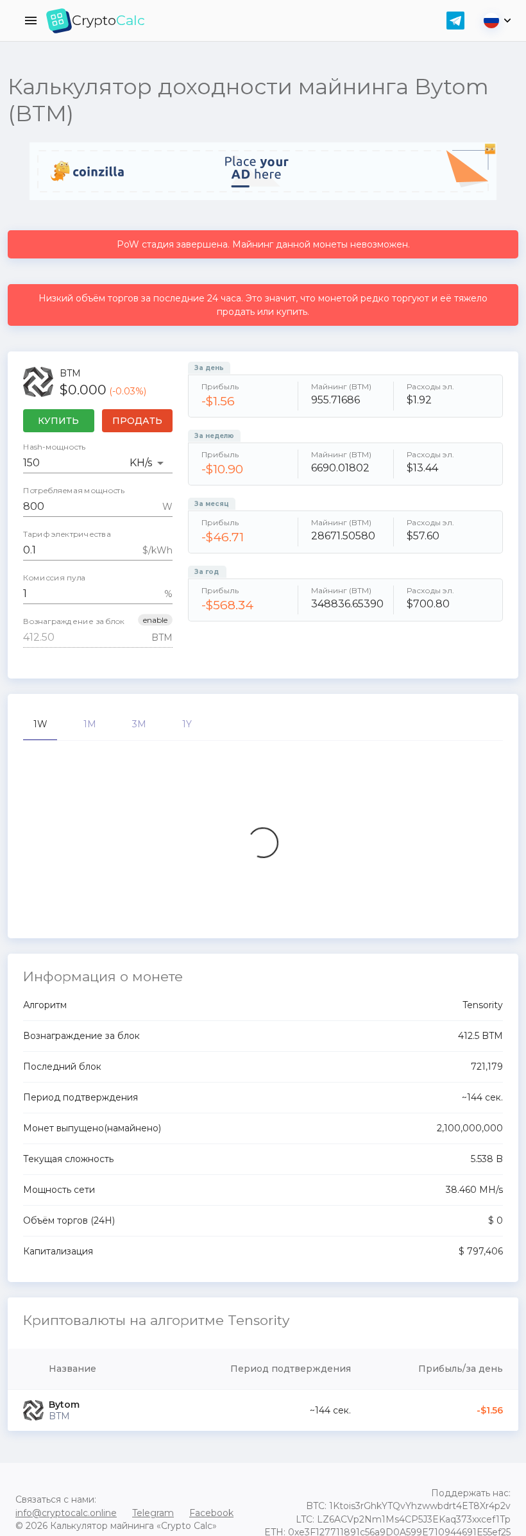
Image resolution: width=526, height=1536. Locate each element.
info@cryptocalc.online (66, 1513)
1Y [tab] (187, 724)
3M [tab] (139, 724)
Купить (58, 420)
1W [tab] (40, 724)
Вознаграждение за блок (73, 621)
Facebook (211, 1513)
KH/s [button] (141, 463)
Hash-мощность (54, 447)
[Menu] (30, 20)
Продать (137, 420)
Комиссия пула (54, 577)
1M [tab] (89, 724)
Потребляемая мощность (74, 490)
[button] (155, 620)
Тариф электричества (67, 534)
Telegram (153, 1513)
